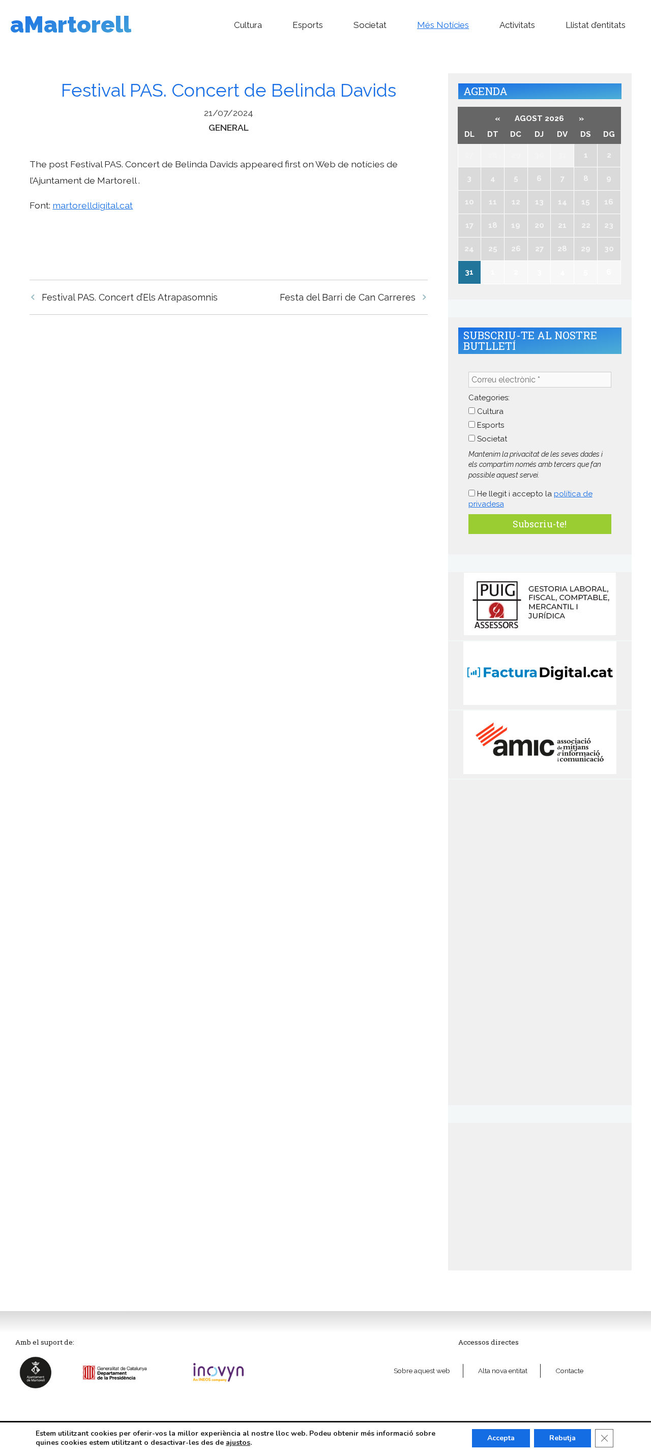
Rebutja (562, 1438)
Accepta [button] (501, 1438)
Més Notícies (443, 25)
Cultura (248, 25)
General (229, 127)
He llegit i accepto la (530, 499)
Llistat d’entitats (596, 25)
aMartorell (70, 24)
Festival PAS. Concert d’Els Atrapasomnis (130, 297)
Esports (307, 25)
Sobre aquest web (422, 1371)
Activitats (517, 25)
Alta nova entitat (502, 1371)
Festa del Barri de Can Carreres (348, 297)
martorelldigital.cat (92, 205)
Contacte (569, 1371)
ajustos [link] (238, 1442)
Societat (370, 25)
